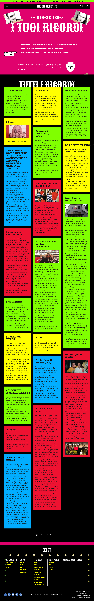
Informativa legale (85, 593)
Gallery (51, 562)
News (79, 560)
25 (47, 535)
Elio (21, 565)
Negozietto (11, 560)
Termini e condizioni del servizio (81, 597)
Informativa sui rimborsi (83, 595)
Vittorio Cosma (39, 584)
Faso (21, 567)
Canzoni (51, 570)
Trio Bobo (23, 572)
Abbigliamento (11, 562)
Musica (8, 565)
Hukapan (52, 594)
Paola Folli (38, 582)
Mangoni (37, 575)
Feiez (36, 580)
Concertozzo (69, 560)
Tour (22, 560)
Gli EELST (38, 560)
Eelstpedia (54, 560)
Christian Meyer (39, 577)
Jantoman (37, 572)
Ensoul (62, 594)
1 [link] (36, 535)
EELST (22, 562)
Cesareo (23, 570)
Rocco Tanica (38, 567)
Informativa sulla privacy (83, 591)
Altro (8, 567)
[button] (7, 6)
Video (50, 565)
